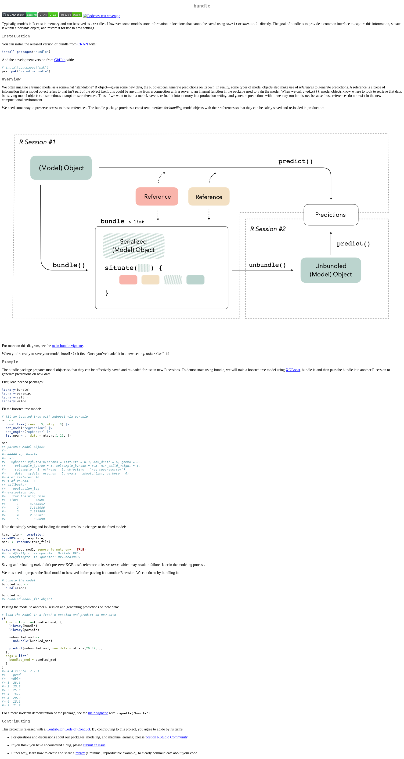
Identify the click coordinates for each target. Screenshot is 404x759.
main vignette (98, 713)
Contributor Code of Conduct (68, 729)
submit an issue (94, 745)
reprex (80, 753)
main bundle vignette (67, 346)
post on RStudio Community (166, 737)
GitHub (59, 60)
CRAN (82, 44)
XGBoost (293, 370)
